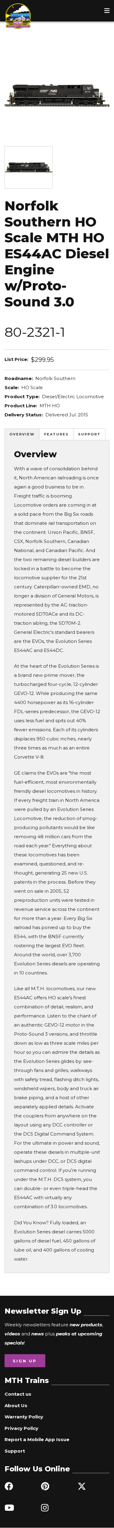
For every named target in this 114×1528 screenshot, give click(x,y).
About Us (16, 1405)
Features (56, 434)
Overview (22, 434)
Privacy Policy (21, 1428)
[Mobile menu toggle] (107, 10)
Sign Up (25, 1360)
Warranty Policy (24, 1417)
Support (89, 434)
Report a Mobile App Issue (37, 1439)
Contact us (18, 1394)
